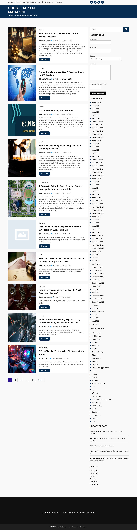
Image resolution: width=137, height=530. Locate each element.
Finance (41, 68)
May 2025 (95, 150)
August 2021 (96, 286)
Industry (95, 380)
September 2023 (98, 213)
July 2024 (95, 182)
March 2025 (96, 156)
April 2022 (96, 261)
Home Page (94, 473)
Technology (96, 415)
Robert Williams (45, 40)
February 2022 (97, 267)
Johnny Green (45, 326)
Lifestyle (95, 393)
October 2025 (97, 134)
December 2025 (98, 128)
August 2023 (96, 216)
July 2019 (95, 314)
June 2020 (96, 308)
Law (40, 255)
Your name (93, 39)
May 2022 (95, 257)
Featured (95, 361)
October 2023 (97, 210)
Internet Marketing (98, 383)
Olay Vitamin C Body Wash (102, 399)
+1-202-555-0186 (15, 2)
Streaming (95, 412)
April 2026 (96, 115)
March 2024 (96, 194)
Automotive (96, 339)
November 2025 (98, 131)
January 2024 (97, 200)
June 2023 (96, 223)
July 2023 (95, 219)
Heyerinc (95, 377)
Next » (40, 380)
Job (93, 387)
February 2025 (97, 159)
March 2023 (96, 232)
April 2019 (96, 324)
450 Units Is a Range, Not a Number (56, 110)
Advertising (96, 333)
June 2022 (96, 254)
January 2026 (97, 125)
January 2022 (97, 270)
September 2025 (98, 137)
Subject (92, 56)
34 (33, 380)
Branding (95, 342)
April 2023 (96, 229)
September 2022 (98, 248)
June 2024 (96, 185)
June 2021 (96, 289)
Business (42, 223)
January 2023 (97, 238)
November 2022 (98, 245)
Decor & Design (98, 352)
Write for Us (94, 484)
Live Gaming (96, 396)
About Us (93, 479)
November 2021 (98, 276)
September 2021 (98, 283)
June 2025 (96, 147)
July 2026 (95, 106)
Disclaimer (93, 481)
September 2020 (98, 302)
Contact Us (93, 470)
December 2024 (98, 166)
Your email (93, 47)
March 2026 (96, 118)
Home (92, 476)
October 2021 (97, 280)
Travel (94, 421)
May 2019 (95, 321)
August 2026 (96, 102)
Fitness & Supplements (100, 368)
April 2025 (96, 153)
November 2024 (98, 169)
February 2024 (97, 197)
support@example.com (32, 2)
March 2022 (96, 264)
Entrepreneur (97, 358)
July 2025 (95, 144)
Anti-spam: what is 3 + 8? (98, 84)
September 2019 (98, 311)
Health (94, 374)
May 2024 (95, 188)
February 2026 (97, 121)
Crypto (94, 349)
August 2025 (96, 140)
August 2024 (96, 178)
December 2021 (98, 273)
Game (94, 371)
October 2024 (97, 172)
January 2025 (97, 163)
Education (42, 286)
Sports (94, 409)
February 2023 (97, 235)
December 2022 (98, 242)
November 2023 (98, 207)
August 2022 (96, 251)
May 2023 (95, 226)
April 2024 (96, 191)
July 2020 (95, 305)
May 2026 (95, 112)
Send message (98, 93)
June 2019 (96, 318)
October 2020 (97, 299)
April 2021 (96, 292)
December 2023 (98, 204)
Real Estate (96, 402)
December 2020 (98, 295)
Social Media (43, 347)
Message (93, 64)
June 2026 (96, 109)
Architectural (96, 336)
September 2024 (98, 175)
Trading (41, 30)
